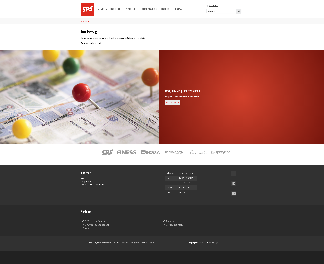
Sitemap (90, 243)
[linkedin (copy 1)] (233, 183)
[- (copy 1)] (233, 173)
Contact (152, 243)
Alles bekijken (172, 102)
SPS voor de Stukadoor (97, 224)
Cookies (144, 243)
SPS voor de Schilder (95, 221)
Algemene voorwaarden (102, 243)
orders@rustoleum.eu (187, 183)
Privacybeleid (134, 243)
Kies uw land (213, 6)
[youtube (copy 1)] (233, 193)
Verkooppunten (174, 224)
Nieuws (170, 221)
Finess (88, 228)
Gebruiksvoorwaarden (120, 243)
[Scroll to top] (318, 258)
